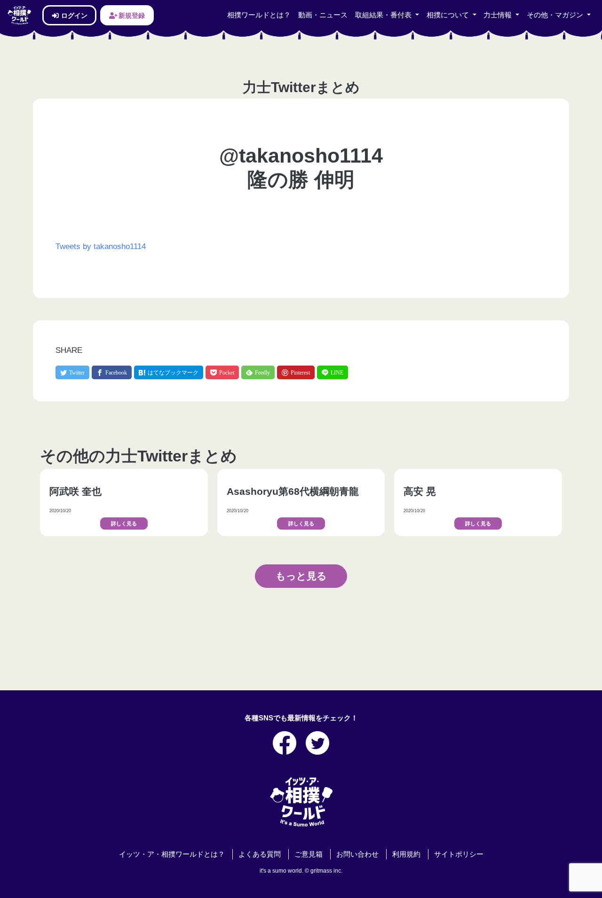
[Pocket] (222, 372)
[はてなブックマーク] (168, 372)
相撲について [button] (449, 15)
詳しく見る (124, 523)
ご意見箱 (308, 854)
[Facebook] (112, 372)
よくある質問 (259, 854)
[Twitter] (72, 372)
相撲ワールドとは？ (259, 15)
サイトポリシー (458, 854)
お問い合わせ (357, 854)
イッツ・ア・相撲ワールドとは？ (172, 854)
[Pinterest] (296, 372)
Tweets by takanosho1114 (100, 246)
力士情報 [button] (498, 15)
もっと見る (301, 576)
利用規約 (406, 854)
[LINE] (332, 372)
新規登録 (131, 15)
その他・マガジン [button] (556, 15)
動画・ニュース (323, 15)
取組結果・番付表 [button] (384, 15)
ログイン (73, 15)
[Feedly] (258, 372)
